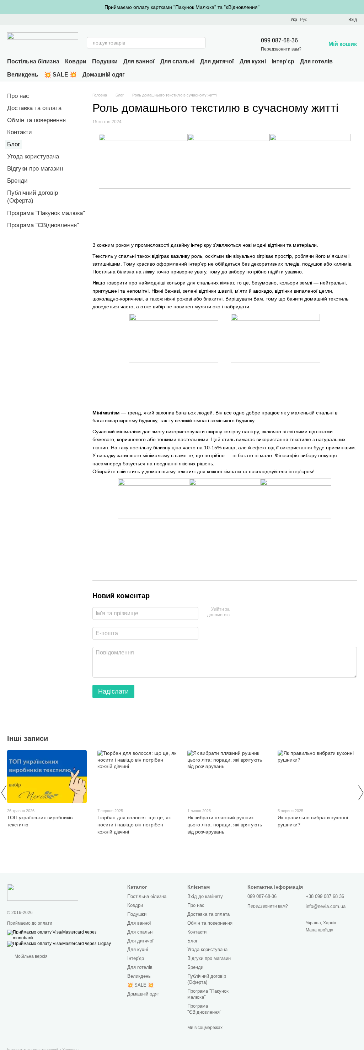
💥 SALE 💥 (60, 75)
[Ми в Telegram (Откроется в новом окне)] (35, 19)
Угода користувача (33, 156)
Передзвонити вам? (281, 49)
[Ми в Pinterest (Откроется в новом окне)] (27, 19)
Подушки (105, 61)
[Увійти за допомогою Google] (249, 612)
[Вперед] (360, 792)
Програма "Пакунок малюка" (46, 213)
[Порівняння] (317, 19)
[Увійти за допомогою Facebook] (237, 612)
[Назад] (3, 792)
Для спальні (177, 61)
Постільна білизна (33, 61)
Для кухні (253, 61)
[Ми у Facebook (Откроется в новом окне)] (10, 19)
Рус (303, 19)
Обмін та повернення (36, 120)
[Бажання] (330, 19)
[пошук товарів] (199, 42)
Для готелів (316, 61)
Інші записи (27, 738)
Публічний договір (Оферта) (206, 979)
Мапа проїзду (319, 930)
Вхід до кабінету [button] (205, 896)
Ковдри (75, 61)
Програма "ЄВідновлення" (43, 225)
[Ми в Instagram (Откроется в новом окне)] (18, 19)
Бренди (17, 180)
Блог (13, 144)
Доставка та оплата (34, 108)
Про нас (18, 96)
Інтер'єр (283, 61)
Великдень (22, 75)
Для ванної (139, 61)
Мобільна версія (31, 956)
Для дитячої (217, 61)
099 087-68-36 (279, 40)
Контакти (19, 132)
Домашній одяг (103, 75)
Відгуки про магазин (35, 168)
